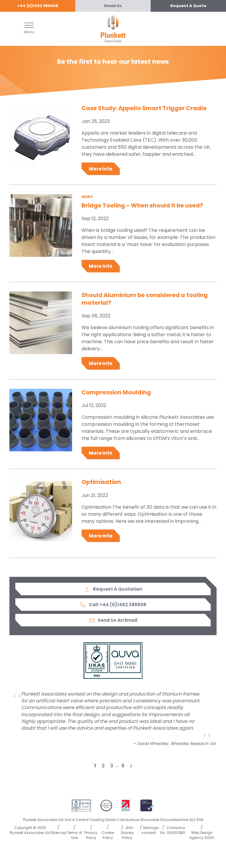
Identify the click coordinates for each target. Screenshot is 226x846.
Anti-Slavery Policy (128, 832)
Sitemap (58, 832)
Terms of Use (74, 835)
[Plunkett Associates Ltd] (113, 28)
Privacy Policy (90, 835)
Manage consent (150, 830)
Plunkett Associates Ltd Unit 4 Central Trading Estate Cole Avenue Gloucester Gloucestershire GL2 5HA (113, 819)
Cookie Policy (108, 835)
